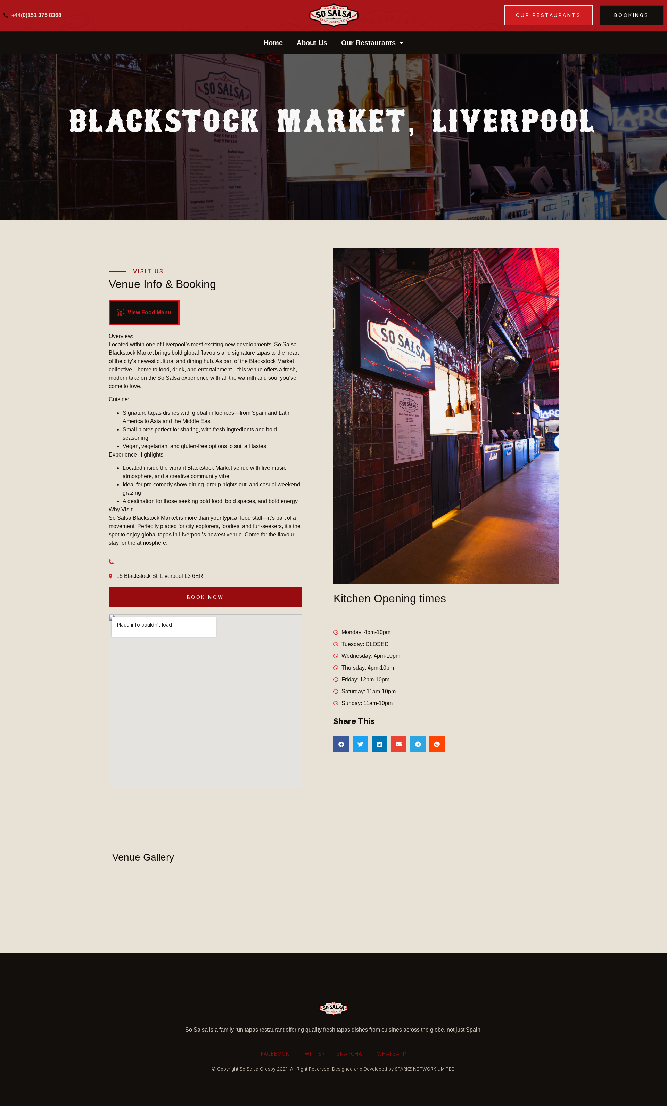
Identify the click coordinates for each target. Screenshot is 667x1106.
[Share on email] (398, 744)
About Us (312, 43)
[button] (548, 15)
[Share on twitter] (360, 744)
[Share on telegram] (418, 744)
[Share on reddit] (437, 744)
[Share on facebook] (341, 744)
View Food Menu (149, 312)
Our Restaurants (368, 43)
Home (273, 43)
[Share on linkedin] (379, 744)
